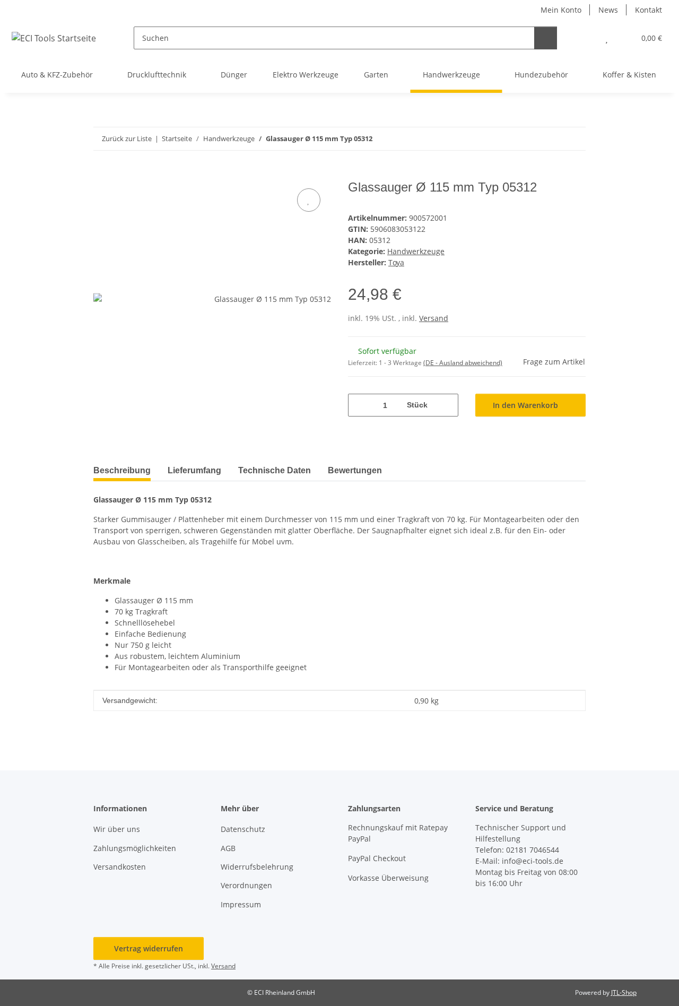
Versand (433, 318)
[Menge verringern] (360, 405)
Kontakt (648, 10)
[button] (585, 38)
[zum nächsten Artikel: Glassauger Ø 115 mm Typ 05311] (574, 138)
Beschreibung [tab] (122, 470)
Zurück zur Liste (127, 138)
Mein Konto (561, 10)
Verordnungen (246, 885)
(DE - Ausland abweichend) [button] (462, 362)
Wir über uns (116, 829)
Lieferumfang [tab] (194, 470)
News (608, 10)
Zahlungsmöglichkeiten (134, 848)
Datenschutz (243, 829)
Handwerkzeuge (416, 251)
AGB (228, 848)
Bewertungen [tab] (355, 470)
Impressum (241, 904)
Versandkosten (119, 867)
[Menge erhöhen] (446, 405)
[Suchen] (545, 38)
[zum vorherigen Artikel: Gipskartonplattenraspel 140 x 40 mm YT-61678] (551, 138)
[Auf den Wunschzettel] (308, 200)
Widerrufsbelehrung (257, 867)
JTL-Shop (624, 992)
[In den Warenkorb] (101, 174)
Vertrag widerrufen (148, 948)
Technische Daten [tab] (274, 470)
